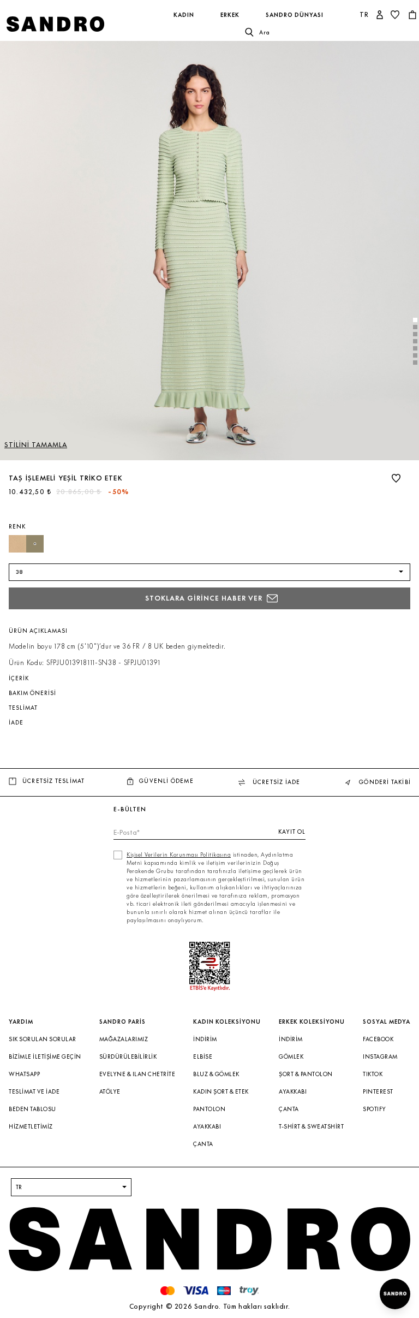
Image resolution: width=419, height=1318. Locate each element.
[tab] (415, 320)
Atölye (110, 1091)
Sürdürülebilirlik (128, 1056)
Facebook (378, 1039)
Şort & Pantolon (306, 1074)
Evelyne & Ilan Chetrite (137, 1074)
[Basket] (413, 14)
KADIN (183, 15)
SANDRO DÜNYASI (295, 15)
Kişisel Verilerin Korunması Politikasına (179, 854)
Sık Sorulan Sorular (42, 1039)
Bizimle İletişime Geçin (45, 1056)
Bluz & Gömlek (216, 1074)
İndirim (205, 1039)
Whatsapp (24, 1074)
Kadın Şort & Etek (221, 1091)
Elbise (202, 1056)
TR (364, 14)
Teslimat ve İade (34, 1091)
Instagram (380, 1056)
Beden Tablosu (32, 1109)
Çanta (203, 1144)
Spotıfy (374, 1109)
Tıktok (372, 1074)
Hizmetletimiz (31, 1126)
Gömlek (291, 1056)
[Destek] (395, 1294)
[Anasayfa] (75, 24)
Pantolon (209, 1109)
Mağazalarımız (123, 1039)
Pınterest (378, 1091)
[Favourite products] (396, 14)
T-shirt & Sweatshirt (311, 1126)
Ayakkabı (207, 1126)
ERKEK (230, 15)
